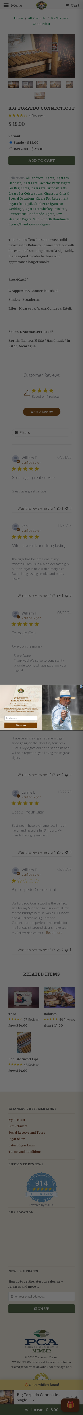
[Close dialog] (81, 686)
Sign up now (21, 725)
